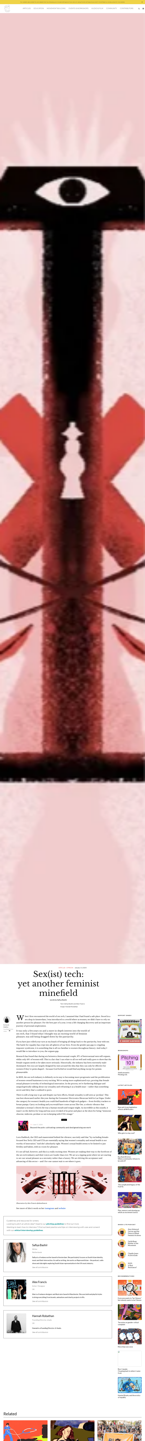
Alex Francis (80, 1004)
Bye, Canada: (129, 1371)
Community (111, 8)
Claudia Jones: (133, 1254)
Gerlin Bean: (133, 1243)
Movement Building (56, 8)
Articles (27, 8)
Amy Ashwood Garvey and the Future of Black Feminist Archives (134, 1232)
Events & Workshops (78, 8)
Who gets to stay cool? (126, 1133)
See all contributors (40, 1267)
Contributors (126, 8)
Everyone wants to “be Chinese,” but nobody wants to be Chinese (130, 1299)
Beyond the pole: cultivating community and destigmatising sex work (60, 1127)
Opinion (69, 968)
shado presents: (124, 1074)
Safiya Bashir (68, 1004)
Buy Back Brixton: (129, 1159)
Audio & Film (97, 8)
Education (39, 8)
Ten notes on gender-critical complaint (128, 1323)
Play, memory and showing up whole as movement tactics (129, 1211)
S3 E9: (132, 1265)
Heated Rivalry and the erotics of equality (129, 1396)
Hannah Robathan (71, 1007)
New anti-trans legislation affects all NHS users (127, 1108)
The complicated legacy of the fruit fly (129, 1186)
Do (31, 1125)
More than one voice (125, 1347)
